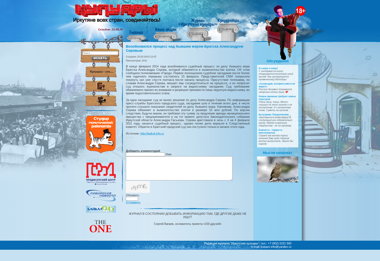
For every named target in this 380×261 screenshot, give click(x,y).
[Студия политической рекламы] (101, 152)
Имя (168, 154)
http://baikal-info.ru (152, 133)
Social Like (129, 137)
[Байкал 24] (101, 211)
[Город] (101, 184)
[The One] (101, 235)
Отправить (133, 202)
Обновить (132, 195)
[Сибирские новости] (101, 200)
